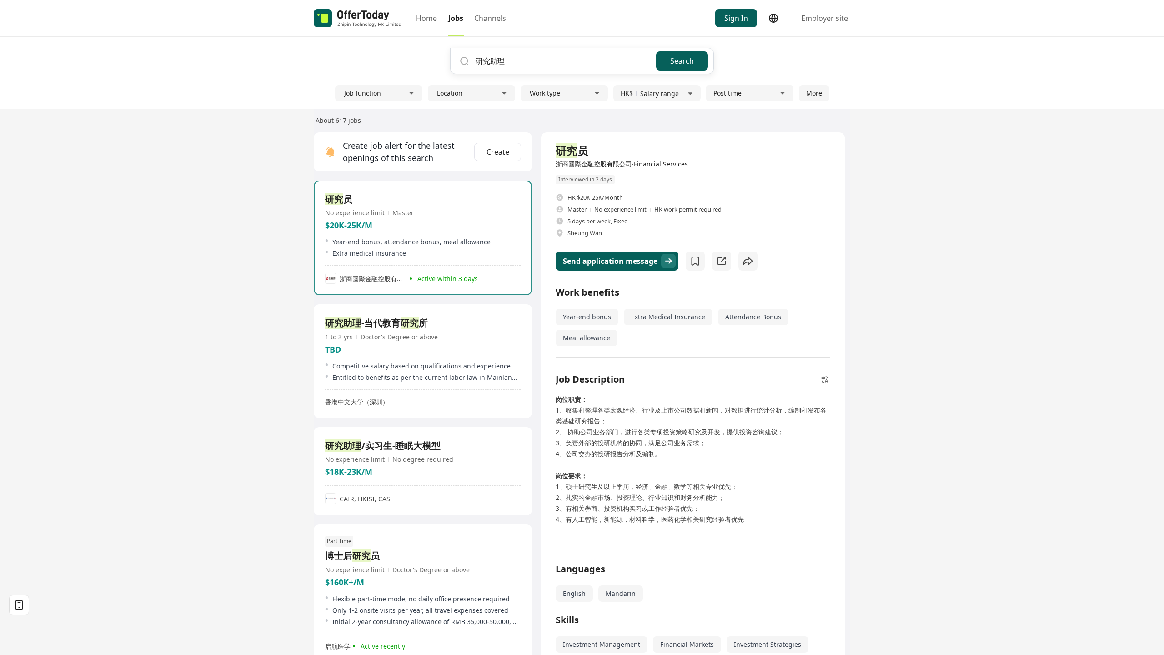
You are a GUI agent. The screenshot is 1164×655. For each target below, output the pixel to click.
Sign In (736, 18)
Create (498, 152)
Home (426, 18)
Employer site (824, 18)
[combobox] (562, 61)
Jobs (455, 18)
